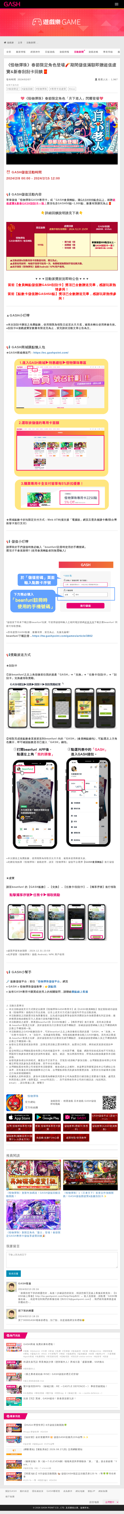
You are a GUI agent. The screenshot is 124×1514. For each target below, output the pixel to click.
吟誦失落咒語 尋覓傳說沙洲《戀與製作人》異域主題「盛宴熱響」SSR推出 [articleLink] (63, 1362)
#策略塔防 (65, 1356)
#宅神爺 (66, 1351)
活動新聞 (31, 42)
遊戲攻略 (93, 52)
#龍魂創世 (76, 1351)
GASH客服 (24, 1283)
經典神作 (35, 52)
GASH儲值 (90, 1101)
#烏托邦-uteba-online (82, 1356)
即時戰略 (55, 1104)
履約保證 (24, 1491)
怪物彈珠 (33, 1096)
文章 (20, 42)
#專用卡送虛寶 (58, 89)
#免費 (58, 1351)
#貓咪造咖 (28, 1468)
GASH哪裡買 (53, 1491)
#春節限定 (13, 89)
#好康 (86, 1351)
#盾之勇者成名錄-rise (33, 1381)
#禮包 (26, 1354)
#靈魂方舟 (35, 1354)
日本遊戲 (79, 1101)
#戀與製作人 (29, 1369)
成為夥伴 (67, 1491)
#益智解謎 (83, 1354)
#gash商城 (29, 1356)
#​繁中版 (50, 1393)
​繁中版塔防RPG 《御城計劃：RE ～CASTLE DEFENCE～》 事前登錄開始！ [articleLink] (65, 1386)
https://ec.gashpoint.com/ (50, 352)
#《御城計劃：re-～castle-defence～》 (84, 1393)
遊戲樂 (10, 42)
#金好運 (27, 1444)
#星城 (51, 1351)
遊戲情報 (64, 52)
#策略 (26, 1351)
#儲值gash (38, 1444)
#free (44, 1354)
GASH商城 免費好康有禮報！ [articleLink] (39, 1344)
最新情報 (21, 52)
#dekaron (35, 1351)
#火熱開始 (28, 1393)
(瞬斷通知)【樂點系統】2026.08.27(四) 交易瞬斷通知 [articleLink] (53, 1449)
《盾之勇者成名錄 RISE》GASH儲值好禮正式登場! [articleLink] (51, 1374)
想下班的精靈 (26, 1310)
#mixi (72, 89)
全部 (8, 52)
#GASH (44, 1432)
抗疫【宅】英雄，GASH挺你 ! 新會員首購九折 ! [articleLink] (49, 1398)
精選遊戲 (68, 1101)
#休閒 (92, 1354)
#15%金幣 (49, 1444)
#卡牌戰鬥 (53, 1354)
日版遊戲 (50, 52)
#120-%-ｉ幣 (30, 1480)
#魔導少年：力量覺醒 (106, 1354)
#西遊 (105, 1356)
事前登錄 (108, 52)
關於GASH (11, 1491)
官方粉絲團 (31, 1107)
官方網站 (30, 1102)
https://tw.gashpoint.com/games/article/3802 (62, 636)
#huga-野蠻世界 (31, 1432)
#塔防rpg (59, 1393)
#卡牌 (44, 1351)
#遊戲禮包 (71, 1354)
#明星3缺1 (43, 1480)
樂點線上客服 (80, 991)
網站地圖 (80, 1491)
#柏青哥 (98, 1356)
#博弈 (62, 1354)
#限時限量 (108, 1351)
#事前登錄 (40, 1393)
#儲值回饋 (27, 89)
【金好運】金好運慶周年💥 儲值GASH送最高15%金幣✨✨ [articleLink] (55, 1437)
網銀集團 (103, 1491)
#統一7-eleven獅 (43, 1468)
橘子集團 (10, 1496)
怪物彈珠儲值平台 (49, 981)
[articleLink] (33, 1179)
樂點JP (91, 1491)
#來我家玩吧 (52, 1356)
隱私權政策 (37, 1491)
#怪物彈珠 (41, 89)
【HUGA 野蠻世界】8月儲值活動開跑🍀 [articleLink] (45, 1425)
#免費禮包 (40, 1356)
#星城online (95, 1351)
